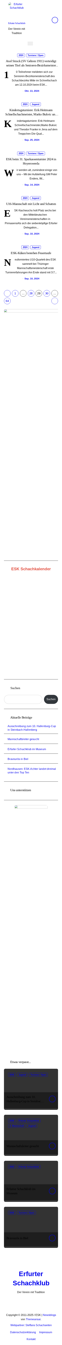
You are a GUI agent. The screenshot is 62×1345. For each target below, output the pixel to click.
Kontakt (31, 1339)
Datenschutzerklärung (23, 1332)
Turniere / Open (35, 55)
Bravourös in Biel (18, 759)
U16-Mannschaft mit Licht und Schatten (31, 204)
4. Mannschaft (17, 1126)
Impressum (45, 1332)
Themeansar (33, 1319)
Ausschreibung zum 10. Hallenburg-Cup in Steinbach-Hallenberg (32, 728)
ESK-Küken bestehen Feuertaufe (31, 253)
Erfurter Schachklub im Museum (27, 749)
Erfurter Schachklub (16, 23)
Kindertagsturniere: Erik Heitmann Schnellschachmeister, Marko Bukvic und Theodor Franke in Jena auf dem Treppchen (31, 114)
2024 (21, 55)
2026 (12, 1075)
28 (31, 293)
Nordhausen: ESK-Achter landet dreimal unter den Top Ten (32, 770)
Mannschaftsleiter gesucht (23, 739)
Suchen (15, 688)
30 (46, 293)
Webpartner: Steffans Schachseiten (31, 1325)
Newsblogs (49, 1315)
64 (7, 301)
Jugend (35, 104)
